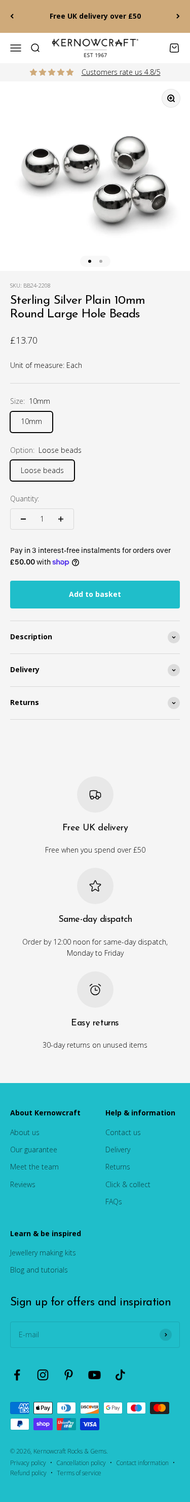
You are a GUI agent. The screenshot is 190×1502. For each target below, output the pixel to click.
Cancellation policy (81, 1463)
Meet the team (34, 1166)
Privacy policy (28, 1463)
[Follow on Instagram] (43, 1375)
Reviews (22, 1184)
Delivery (117, 1149)
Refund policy (28, 1473)
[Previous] (12, 16)
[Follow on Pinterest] (68, 1375)
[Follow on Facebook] (17, 1375)
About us (25, 1132)
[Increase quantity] (60, 519)
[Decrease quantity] (23, 519)
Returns (117, 1166)
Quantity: (24, 498)
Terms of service (79, 1473)
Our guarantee (33, 1149)
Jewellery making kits (43, 1252)
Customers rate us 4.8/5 (121, 72)
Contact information (142, 1463)
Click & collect (127, 1184)
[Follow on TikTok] (120, 1375)
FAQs (113, 1201)
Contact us (123, 1132)
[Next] (178, 16)
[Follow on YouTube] (94, 1375)
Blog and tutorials (39, 1270)
